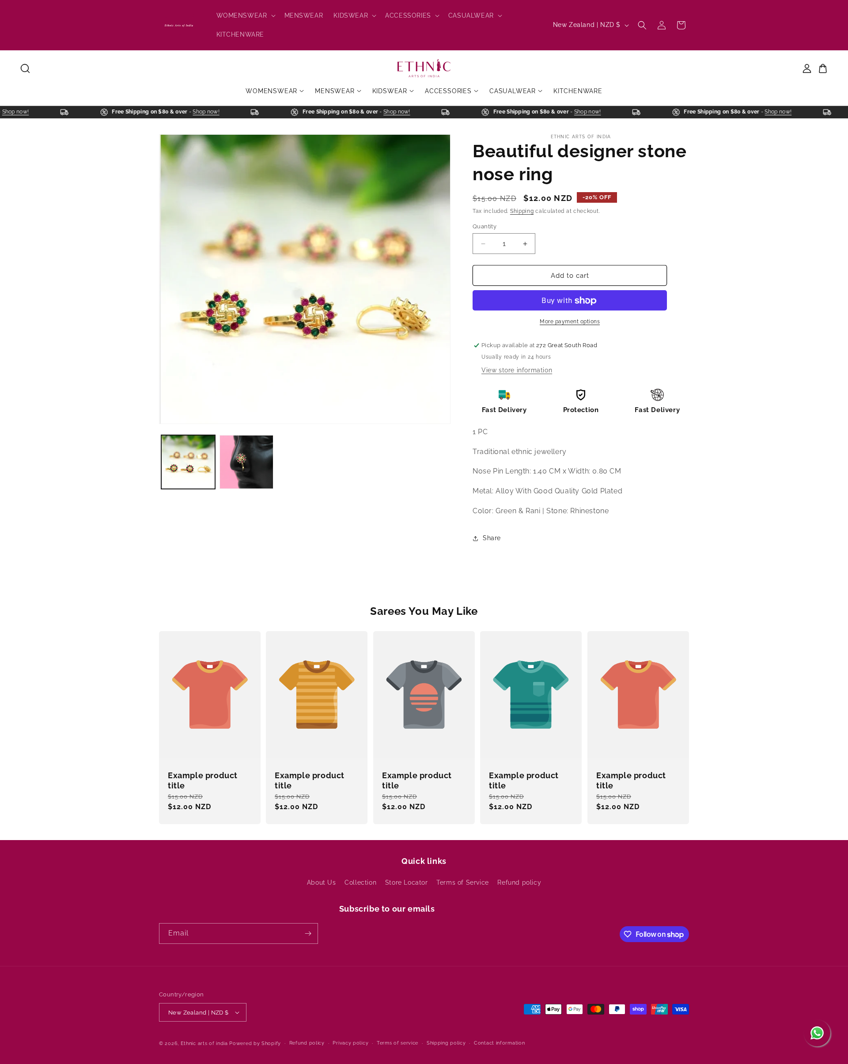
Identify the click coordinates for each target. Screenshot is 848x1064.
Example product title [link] (203, 780)
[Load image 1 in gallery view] (188, 462)
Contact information (499, 1043)
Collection (360, 882)
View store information (516, 370)
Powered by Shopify (255, 1043)
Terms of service (397, 1043)
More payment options (570, 322)
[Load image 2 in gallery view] (246, 462)
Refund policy (519, 882)
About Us (321, 882)
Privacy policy (350, 1043)
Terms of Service (462, 882)
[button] (245, 15)
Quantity (484, 226)
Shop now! (23, 112)
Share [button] (492, 537)
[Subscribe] (308, 933)
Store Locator (406, 882)
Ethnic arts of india (204, 1043)
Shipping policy (446, 1043)
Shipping (522, 211)
